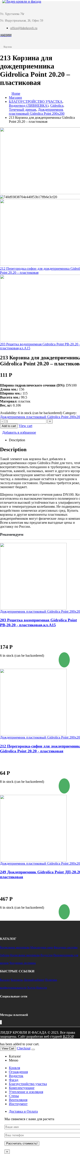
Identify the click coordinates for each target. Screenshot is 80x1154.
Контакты (17, 979)
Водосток (46, 955)
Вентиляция (18, 1100)
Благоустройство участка (28, 1084)
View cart (25, 426)
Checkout (23, 1048)
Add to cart (9, 426)
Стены (14, 1096)
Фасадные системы (66, 947)
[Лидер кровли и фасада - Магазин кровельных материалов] (19, 3)
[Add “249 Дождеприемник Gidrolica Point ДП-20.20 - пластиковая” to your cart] (64, 911)
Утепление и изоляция (26, 1092)
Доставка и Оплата (23, 1111)
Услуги (31, 987)
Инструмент (18, 1104)
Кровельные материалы (15, 947)
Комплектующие (21, 1088)
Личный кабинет (34, 979)
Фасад (13, 1080)
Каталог (5, 979)
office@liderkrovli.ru (23, 28)
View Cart (8, 1048)
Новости (41, 987)
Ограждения (18, 1072)
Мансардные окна (41, 947)
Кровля (14, 1068)
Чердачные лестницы (22, 963)
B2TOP (68, 1036)
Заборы (5, 955)
